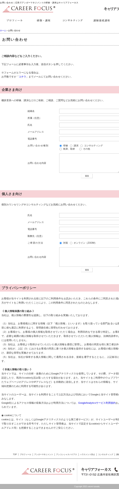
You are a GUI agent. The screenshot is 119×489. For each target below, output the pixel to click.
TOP (15, 454)
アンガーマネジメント (43, 454)
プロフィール (25, 454)
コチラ (22, 76)
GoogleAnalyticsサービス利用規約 (97, 403)
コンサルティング (105, 454)
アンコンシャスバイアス (66, 454)
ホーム (3, 30)
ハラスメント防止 (87, 454)
